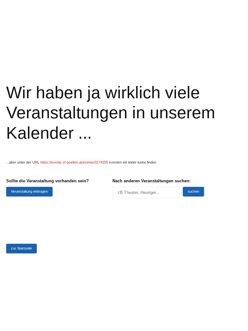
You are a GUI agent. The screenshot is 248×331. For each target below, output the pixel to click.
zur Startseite (21, 248)
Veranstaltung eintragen (29, 191)
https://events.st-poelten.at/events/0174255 (74, 162)
